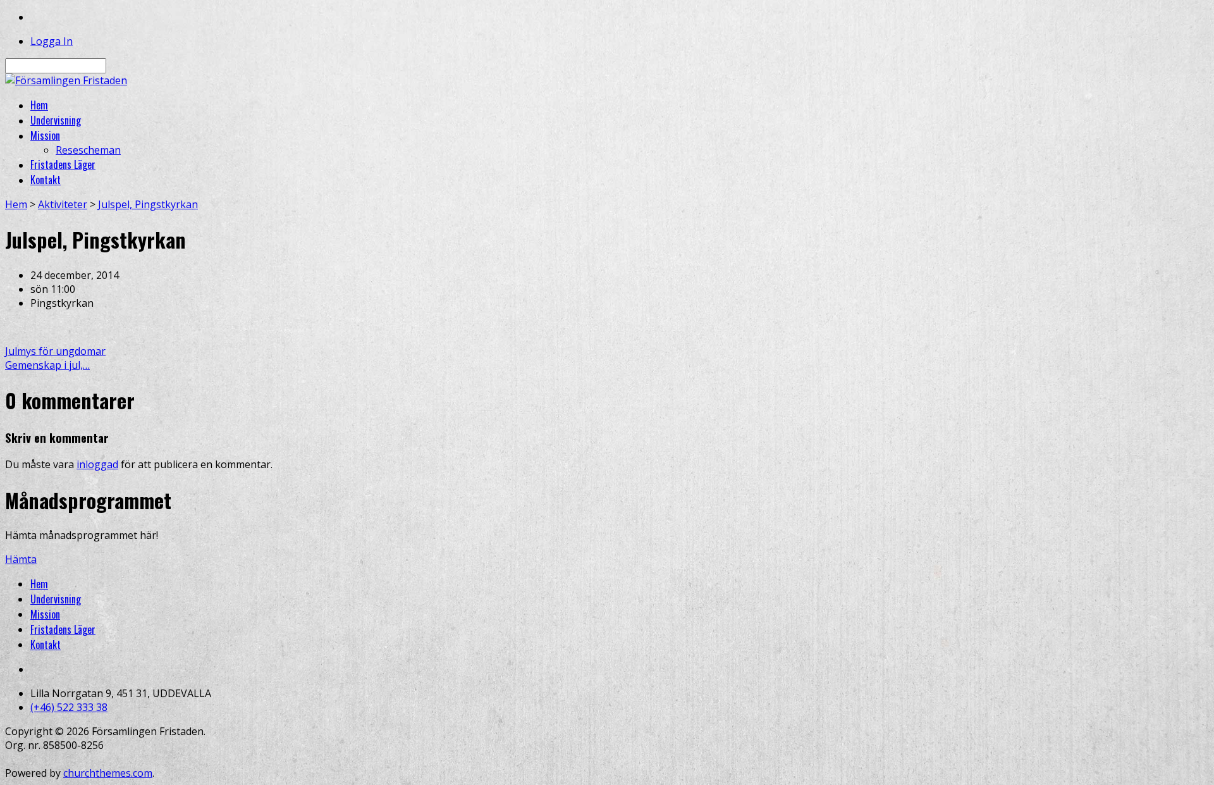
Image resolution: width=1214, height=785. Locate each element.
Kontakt (45, 644)
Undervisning (55, 599)
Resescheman (88, 150)
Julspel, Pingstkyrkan (148, 204)
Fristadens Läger (62, 629)
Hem (16, 204)
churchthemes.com (107, 773)
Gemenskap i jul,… (47, 365)
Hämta (21, 559)
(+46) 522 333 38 (68, 707)
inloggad (97, 464)
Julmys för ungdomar (55, 351)
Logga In (51, 41)
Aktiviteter (62, 204)
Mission (45, 614)
